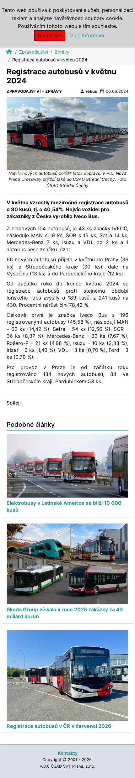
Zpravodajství (33, 52)
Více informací (87, 35)
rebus (88, 91)
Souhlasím (50, 35)
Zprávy (62, 52)
